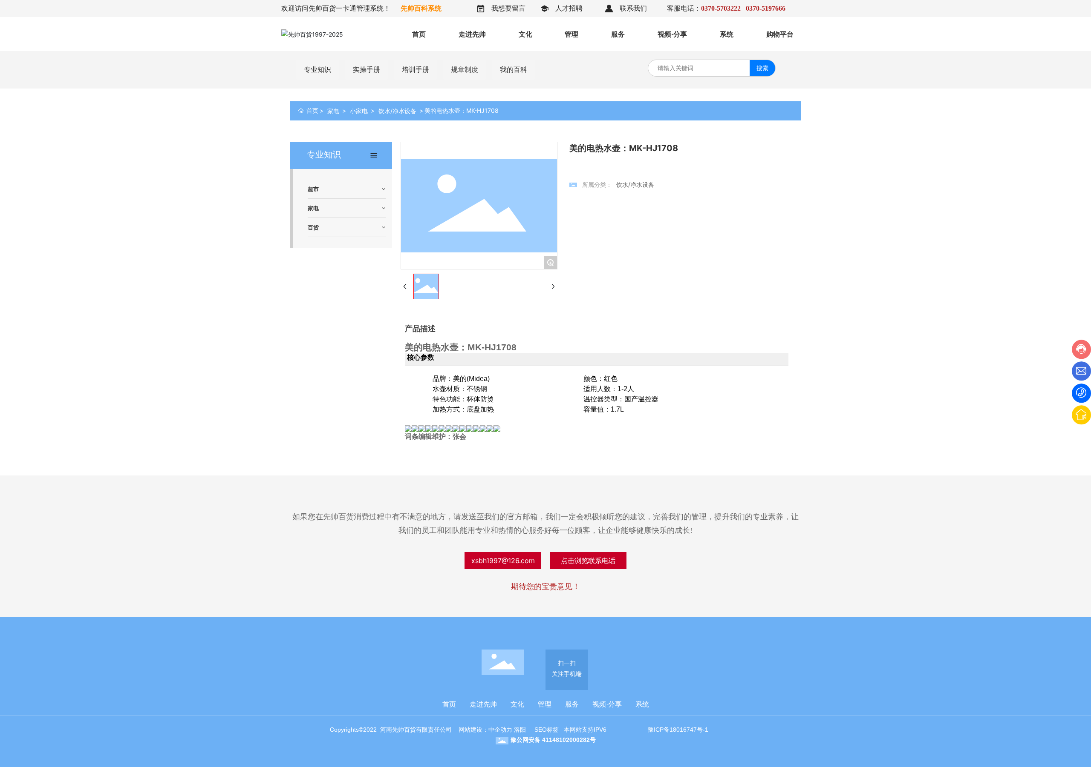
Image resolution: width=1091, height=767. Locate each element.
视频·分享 (607, 704)
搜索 (762, 68)
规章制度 (464, 69)
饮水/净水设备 (397, 110)
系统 (642, 704)
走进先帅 (483, 704)
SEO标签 (546, 729)
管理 (544, 704)
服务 (572, 704)
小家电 (359, 110)
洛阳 (520, 729)
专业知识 (317, 69)
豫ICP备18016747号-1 (678, 729)
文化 (517, 704)
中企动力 (500, 729)
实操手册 (366, 69)
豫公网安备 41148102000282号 (553, 739)
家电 (333, 110)
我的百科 (513, 69)
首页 (449, 704)
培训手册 (415, 69)
